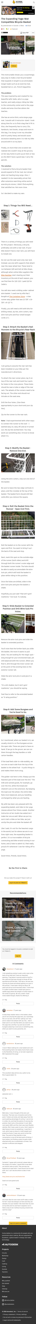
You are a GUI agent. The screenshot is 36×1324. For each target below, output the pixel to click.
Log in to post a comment (18, 1223)
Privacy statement (9, 1314)
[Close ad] (33, 7)
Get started (5, 1283)
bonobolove (10, 1043)
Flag (6, 1000)
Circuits (4, 1253)
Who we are (5, 1291)
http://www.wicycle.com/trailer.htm (13, 1177)
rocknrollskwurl (11, 1195)
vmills (8, 1069)
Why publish (6, 1281)
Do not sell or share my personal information (17, 1317)
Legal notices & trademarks (12, 1320)
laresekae (10, 1010)
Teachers (5, 1272)
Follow (14, 66)
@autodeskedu (9, 1304)
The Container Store (17, 296)
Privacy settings (21, 1314)
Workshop (5, 1256)
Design (4, 1258)
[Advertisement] (18, 10)
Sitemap (4, 1289)
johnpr (9, 1090)
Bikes (22, 26)
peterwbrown (7, 26)
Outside (15, 26)
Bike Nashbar (6, 275)
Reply (18, 1003)
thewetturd (10, 969)
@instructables (9, 1300)
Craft (3, 1261)
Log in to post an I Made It (18, 883)
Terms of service (23, 1312)
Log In (18, 956)
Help (3, 1286)
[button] (2, 2)
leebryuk (9, 1109)
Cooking (4, 1264)
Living (4, 1266)
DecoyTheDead (11, 1158)
